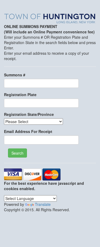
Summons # (14, 74)
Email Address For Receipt (28, 131)
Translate (43, 204)
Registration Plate (20, 94)
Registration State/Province (29, 114)
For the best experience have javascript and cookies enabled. (44, 186)
